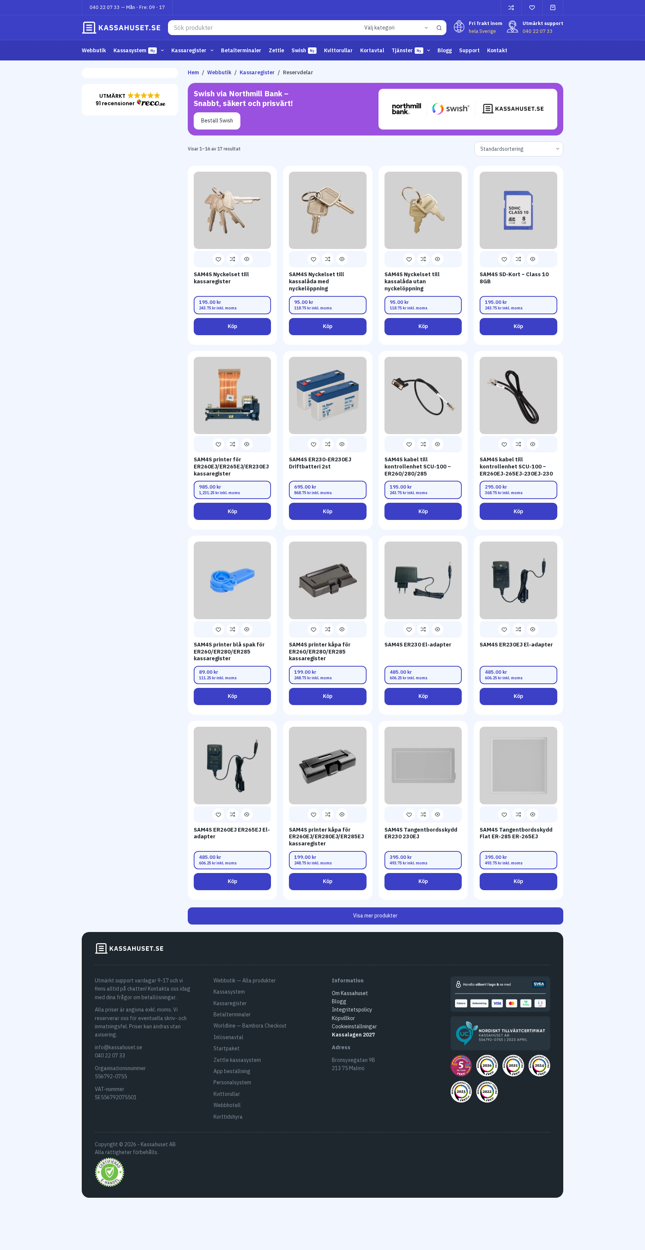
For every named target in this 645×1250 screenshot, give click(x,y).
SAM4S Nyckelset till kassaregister (221, 278)
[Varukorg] (552, 7)
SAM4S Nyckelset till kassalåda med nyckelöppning (316, 281)
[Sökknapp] (438, 27)
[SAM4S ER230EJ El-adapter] (518, 580)
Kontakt (497, 50)
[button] (130, 99)
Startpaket (227, 1048)
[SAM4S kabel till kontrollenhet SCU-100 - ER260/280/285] (423, 395)
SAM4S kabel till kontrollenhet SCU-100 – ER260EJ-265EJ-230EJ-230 (516, 466)
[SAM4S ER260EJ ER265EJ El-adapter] (232, 765)
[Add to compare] (233, 259)
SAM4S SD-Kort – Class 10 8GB (514, 278)
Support (469, 50)
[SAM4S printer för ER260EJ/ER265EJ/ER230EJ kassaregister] (232, 395)
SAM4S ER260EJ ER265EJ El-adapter (232, 833)
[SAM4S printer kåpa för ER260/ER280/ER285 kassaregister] (328, 580)
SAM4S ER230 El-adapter (417, 644)
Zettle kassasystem (237, 1060)
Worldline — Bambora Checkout (250, 1025)
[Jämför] (511, 7)
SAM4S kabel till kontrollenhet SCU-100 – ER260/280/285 (417, 466)
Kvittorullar (338, 50)
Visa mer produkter (375, 915)
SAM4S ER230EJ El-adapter (516, 644)
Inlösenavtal (228, 1037)
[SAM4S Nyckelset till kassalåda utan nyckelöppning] (423, 210)
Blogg (444, 50)
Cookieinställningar (354, 1026)
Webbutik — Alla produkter (245, 980)
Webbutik (94, 50)
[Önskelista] (532, 7)
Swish (303, 50)
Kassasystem (229, 991)
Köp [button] (232, 326)
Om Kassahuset (350, 993)
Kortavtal (372, 50)
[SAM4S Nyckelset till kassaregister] (232, 210)
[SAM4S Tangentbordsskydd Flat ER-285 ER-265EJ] (518, 765)
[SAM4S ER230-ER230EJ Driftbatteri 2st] (328, 395)
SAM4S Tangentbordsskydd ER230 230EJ (420, 833)
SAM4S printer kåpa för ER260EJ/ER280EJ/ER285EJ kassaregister (326, 836)
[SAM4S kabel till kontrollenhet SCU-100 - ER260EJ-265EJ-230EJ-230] (518, 395)
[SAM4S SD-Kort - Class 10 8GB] (518, 210)
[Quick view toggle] (247, 259)
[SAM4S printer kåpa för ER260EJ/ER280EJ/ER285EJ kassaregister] (328, 765)
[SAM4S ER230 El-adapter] (423, 580)
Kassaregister (230, 1003)
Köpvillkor (343, 1018)
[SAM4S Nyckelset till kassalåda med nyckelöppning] (328, 210)
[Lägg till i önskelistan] (218, 259)
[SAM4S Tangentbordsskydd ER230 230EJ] (423, 765)
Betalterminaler (241, 50)
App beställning (232, 1071)
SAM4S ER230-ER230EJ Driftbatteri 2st (320, 463)
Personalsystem (232, 1082)
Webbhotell (227, 1105)
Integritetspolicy (352, 1009)
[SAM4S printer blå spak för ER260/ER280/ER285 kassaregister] (232, 580)
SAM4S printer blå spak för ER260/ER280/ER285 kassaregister (229, 651)
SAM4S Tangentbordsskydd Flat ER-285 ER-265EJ (516, 833)
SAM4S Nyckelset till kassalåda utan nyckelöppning (412, 281)
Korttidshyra (228, 1116)
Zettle (276, 50)
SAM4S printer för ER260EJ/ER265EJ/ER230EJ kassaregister (231, 466)
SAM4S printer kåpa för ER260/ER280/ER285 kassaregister (319, 651)
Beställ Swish (217, 120)
